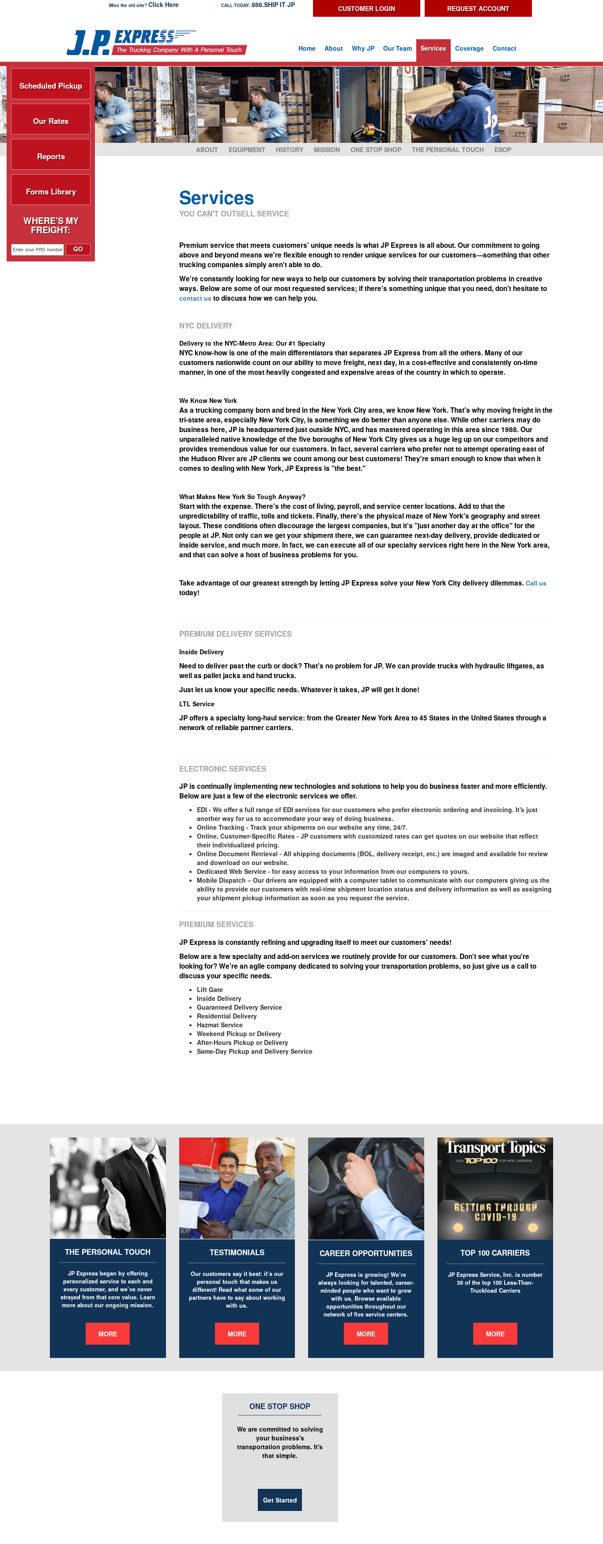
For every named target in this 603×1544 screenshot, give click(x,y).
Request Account (478, 8)
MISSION (327, 149)
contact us (195, 298)
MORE (107, 1333)
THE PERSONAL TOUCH (448, 149)
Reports (51, 154)
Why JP (363, 48)
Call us (536, 582)
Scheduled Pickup (50, 83)
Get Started (280, 1500)
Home (307, 48)
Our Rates (50, 119)
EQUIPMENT (247, 149)
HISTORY (289, 149)
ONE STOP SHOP (375, 149)
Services (433, 48)
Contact (504, 48)
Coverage (469, 48)
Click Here (163, 4)
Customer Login (366, 8)
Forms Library (51, 189)
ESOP (502, 149)
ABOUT (207, 149)
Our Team (397, 48)
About (333, 48)
